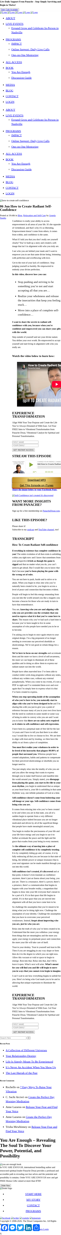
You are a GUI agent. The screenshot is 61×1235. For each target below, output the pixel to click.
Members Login (41, 1229)
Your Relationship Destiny (21, 1055)
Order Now (5, 1186)
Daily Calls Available (9, 10)
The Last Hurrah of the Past (21, 1072)
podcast (30, 529)
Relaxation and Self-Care (34, 215)
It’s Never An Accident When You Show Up (31, 1067)
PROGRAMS (33, 1211)
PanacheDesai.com (51, 511)
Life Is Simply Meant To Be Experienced (29, 1061)
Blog (20, 215)
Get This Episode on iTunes (36, 485)
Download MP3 (37, 480)
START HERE (33, 1194)
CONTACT (33, 1205)
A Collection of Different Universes (26, 1050)
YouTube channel (46, 529)
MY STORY (33, 1199)
